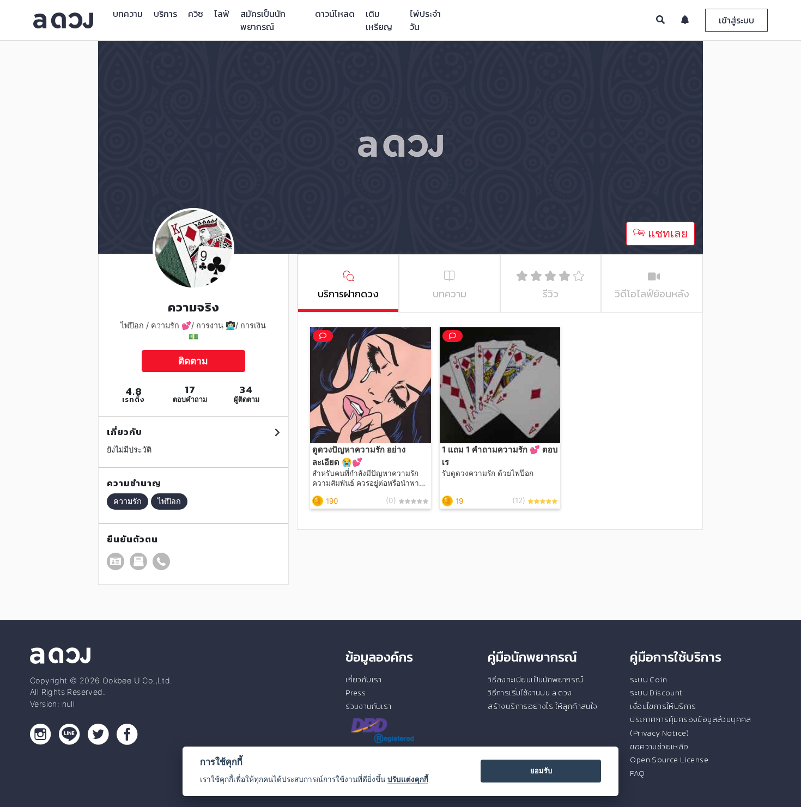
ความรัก (127, 501)
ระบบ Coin (648, 680)
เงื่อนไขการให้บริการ (663, 706)
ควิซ (195, 13)
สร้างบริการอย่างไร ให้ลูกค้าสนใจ (542, 706)
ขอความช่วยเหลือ (659, 747)
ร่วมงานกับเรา (368, 706)
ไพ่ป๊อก (169, 501)
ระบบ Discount (656, 693)
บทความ (128, 13)
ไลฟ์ (221, 13)
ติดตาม (193, 360)
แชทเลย (666, 233)
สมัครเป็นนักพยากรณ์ (263, 20)
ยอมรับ (541, 770)
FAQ (637, 773)
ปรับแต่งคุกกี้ (407, 779)
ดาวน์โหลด (335, 13)
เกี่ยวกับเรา (363, 680)
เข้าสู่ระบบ (736, 20)
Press (355, 693)
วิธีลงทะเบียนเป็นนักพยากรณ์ (535, 680)
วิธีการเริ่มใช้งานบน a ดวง (530, 693)
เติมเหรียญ (379, 20)
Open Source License (669, 760)
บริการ (165, 13)
